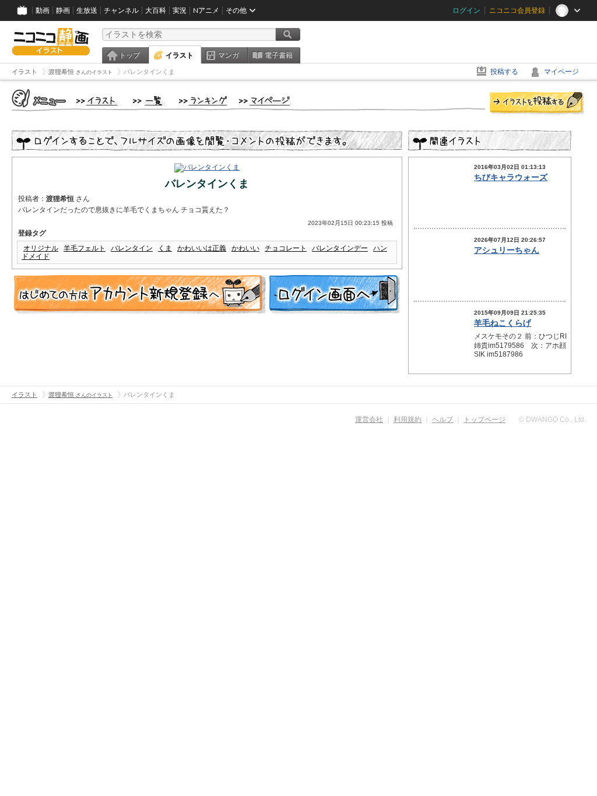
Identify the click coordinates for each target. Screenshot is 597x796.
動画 (43, 10)
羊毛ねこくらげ (502, 322)
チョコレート (286, 248)
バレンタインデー (340, 248)
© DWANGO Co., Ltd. (552, 419)
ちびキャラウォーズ (510, 177)
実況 (180, 10)
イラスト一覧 (149, 101)
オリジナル (40, 248)
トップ (129, 55)
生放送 (86, 10)
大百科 (155, 10)
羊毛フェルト (85, 248)
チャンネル (121, 10)
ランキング (203, 101)
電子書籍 (279, 55)
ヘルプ (442, 419)
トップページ (484, 419)
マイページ (561, 72)
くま (165, 248)
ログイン (466, 10)
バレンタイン (132, 248)
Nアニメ (206, 10)
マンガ (228, 55)
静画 (63, 10)
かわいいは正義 (201, 248)
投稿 (537, 103)
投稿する (504, 72)
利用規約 (408, 419)
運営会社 (369, 419)
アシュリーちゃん (506, 250)
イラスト (180, 55)
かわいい (245, 248)
